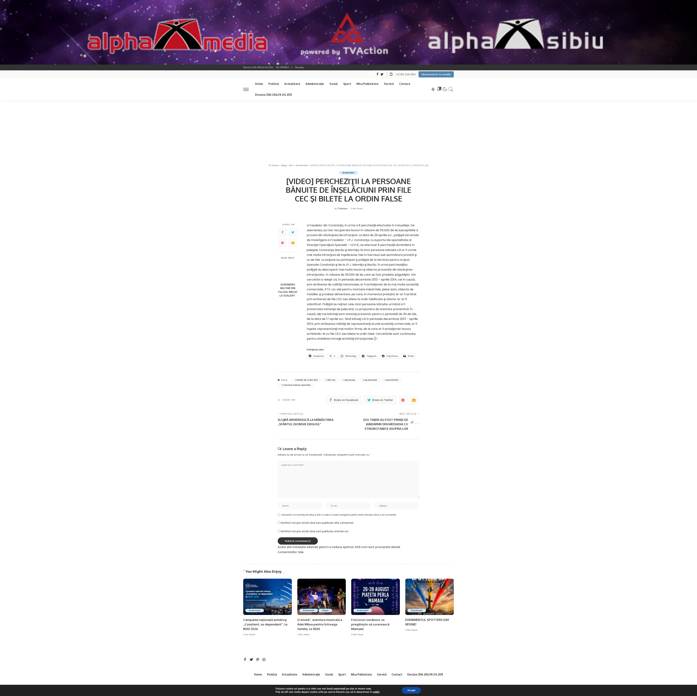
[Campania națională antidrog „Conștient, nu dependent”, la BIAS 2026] (267, 597)
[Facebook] (282, 232)
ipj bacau (350, 380)
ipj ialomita (371, 380)
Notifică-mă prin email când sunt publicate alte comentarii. (317, 523)
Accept (411, 690)
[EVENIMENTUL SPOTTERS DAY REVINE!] (429, 597)
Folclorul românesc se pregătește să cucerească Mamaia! (370, 624)
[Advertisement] (348, 127)
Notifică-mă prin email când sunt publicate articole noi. (315, 531)
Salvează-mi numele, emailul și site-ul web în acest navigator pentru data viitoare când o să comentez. (339, 514)
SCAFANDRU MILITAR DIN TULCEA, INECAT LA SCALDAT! (287, 290)
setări (376, 692)
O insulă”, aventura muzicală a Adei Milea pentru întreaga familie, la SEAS (319, 624)
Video (325, 610)
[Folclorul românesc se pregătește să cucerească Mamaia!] (375, 597)
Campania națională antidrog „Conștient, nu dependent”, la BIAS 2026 (265, 624)
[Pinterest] (282, 242)
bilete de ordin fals (307, 380)
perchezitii (392, 380)
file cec (331, 380)
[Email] (293, 242)
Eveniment (348, 172)
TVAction (342, 209)
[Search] (451, 89)
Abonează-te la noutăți (436, 74)
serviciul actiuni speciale (296, 385)
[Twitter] (293, 232)
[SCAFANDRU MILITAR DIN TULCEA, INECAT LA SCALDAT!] (287, 271)
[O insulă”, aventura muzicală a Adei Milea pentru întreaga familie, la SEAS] (321, 597)
